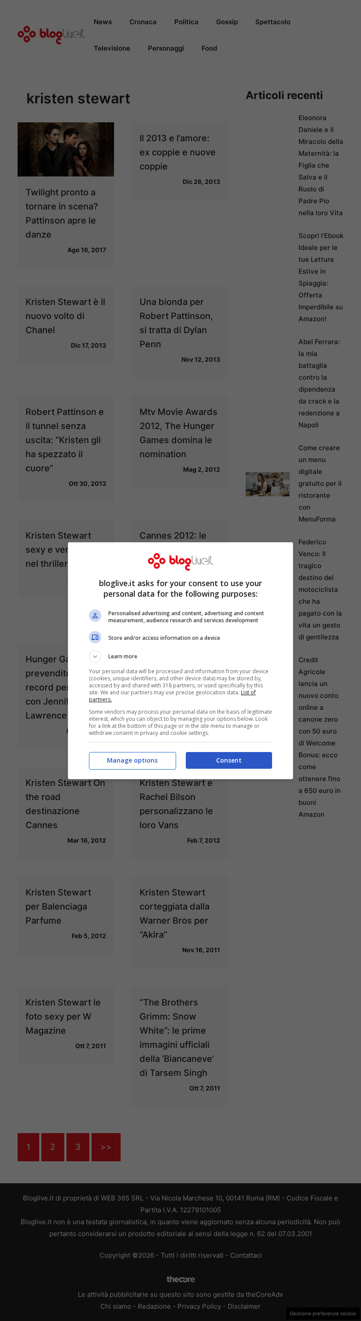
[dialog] (180, 660)
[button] (180, 656)
